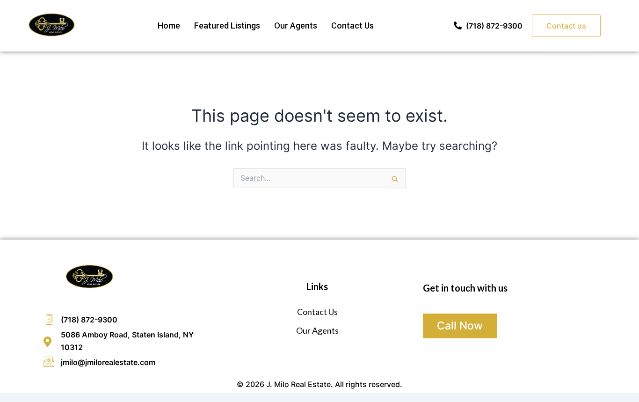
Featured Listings (227, 25)
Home (169, 25)
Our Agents (295, 25)
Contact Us (352, 25)
